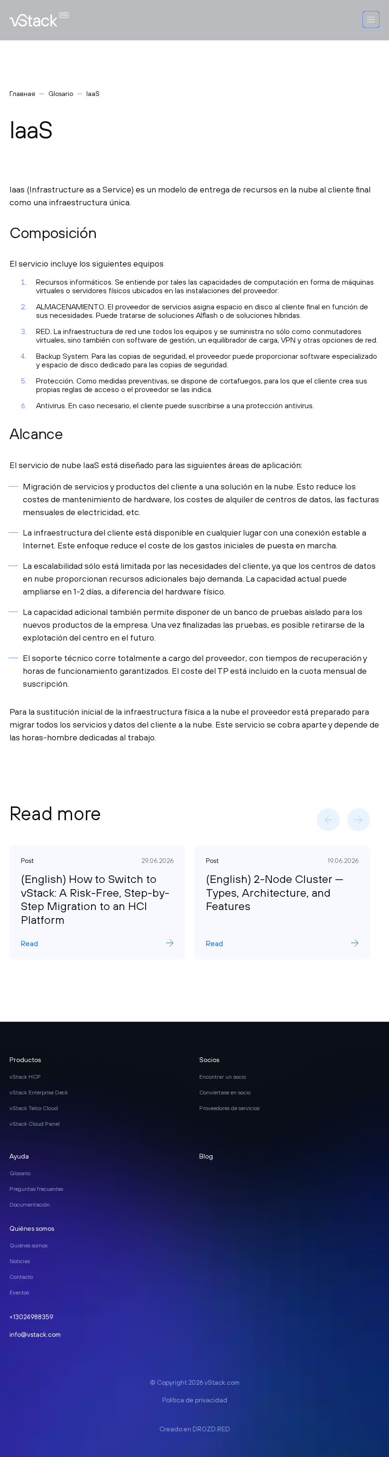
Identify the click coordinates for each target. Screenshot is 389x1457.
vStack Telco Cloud (33, 1108)
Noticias (19, 1261)
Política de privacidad (194, 1400)
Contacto (21, 1277)
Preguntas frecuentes (36, 1189)
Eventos (19, 1292)
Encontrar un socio (222, 1077)
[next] (358, 819)
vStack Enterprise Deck (38, 1092)
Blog (206, 1156)
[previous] (328, 819)
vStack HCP (25, 1077)
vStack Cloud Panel (34, 1124)
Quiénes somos (28, 1245)
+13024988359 (31, 1317)
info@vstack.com (35, 1334)
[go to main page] (39, 20)
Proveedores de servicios (229, 1108)
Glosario (60, 93)
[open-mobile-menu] (371, 20)
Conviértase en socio (224, 1092)
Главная (22, 93)
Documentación (29, 1204)
